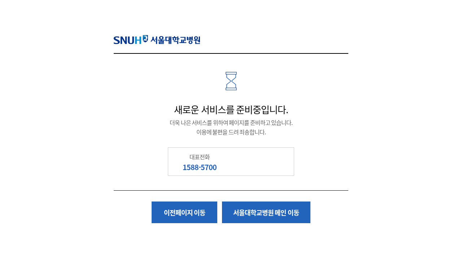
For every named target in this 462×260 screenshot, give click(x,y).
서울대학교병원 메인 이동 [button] (266, 212)
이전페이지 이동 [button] (185, 212)
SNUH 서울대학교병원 (157, 39)
